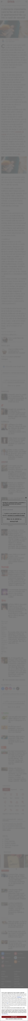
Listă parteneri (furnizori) (5, 1014)
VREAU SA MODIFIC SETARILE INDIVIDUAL (14, 1018)
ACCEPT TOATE (14, 1016)
